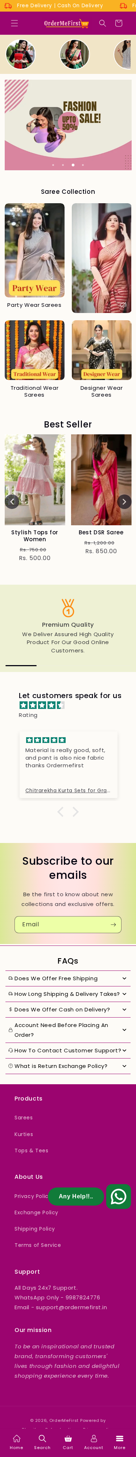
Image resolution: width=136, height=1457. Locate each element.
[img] (71, 705)
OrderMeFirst (64, 1420)
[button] (14, 23)
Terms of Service (38, 1245)
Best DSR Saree (101, 532)
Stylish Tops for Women (34, 536)
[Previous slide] (12, 501)
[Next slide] (124, 501)
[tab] (53, 164)
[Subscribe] (113, 924)
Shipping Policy (35, 1228)
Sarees (24, 1117)
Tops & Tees (32, 1150)
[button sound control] (123, 305)
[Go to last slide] (10, 628)
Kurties (24, 1134)
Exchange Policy (36, 1212)
